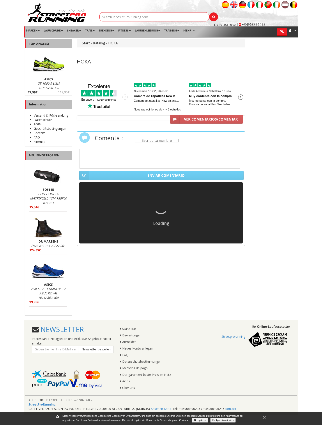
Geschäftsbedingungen (50, 128)
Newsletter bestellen (96, 349)
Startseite (128, 329)
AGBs (38, 124)
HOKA (113, 43)
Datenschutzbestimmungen (141, 361)
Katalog (99, 43)
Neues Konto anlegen (137, 348)
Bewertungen (131, 335)
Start (86, 43)
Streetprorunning (233, 336)
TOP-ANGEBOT (40, 44)
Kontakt (39, 133)
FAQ (37, 137)
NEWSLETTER (61, 329)
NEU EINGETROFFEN (44, 155)
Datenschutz (43, 120)
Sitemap (39, 142)
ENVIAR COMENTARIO (166, 175)
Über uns (128, 388)
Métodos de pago (134, 368)
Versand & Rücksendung (51, 115)
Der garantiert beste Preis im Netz (146, 375)
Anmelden (128, 342)
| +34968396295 (250, 24)
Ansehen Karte (161, 409)
